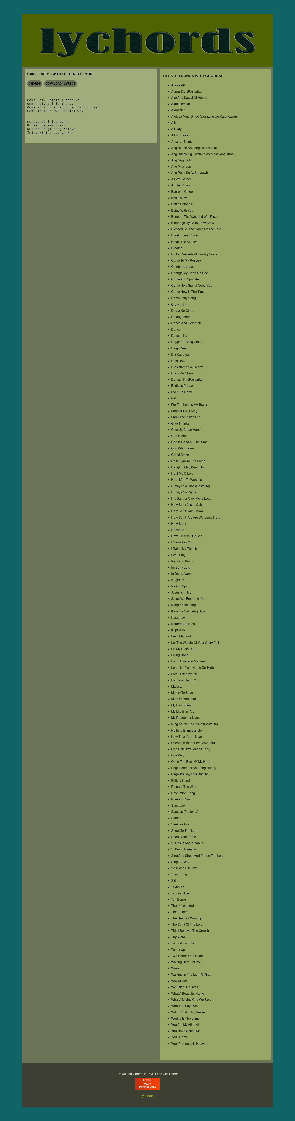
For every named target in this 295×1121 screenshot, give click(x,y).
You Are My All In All (185, 1024)
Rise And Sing (181, 799)
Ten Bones (178, 899)
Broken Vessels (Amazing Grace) (194, 254)
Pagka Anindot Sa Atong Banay (193, 768)
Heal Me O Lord (182, 473)
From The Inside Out (185, 417)
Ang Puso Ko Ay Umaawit (189, 172)
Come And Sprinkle (185, 279)
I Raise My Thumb (184, 548)
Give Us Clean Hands (186, 429)
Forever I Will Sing (184, 411)
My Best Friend (182, 705)
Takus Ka (177, 887)
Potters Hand (180, 780)
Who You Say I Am (184, 1006)
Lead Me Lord (181, 636)
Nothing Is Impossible (186, 730)
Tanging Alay (180, 893)
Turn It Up (178, 949)
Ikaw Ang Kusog (182, 561)
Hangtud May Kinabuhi (187, 467)
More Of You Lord (183, 699)
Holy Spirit (178, 523)
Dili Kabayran (181, 354)
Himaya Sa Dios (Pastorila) (190, 486)
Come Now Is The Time (188, 291)
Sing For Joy (180, 862)
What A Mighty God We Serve (192, 999)
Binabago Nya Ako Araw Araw (192, 223)
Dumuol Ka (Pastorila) (187, 379)
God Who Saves (182, 448)
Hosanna (177, 530)
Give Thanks (180, 423)
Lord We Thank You (185, 680)
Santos (176, 818)
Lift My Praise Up (183, 649)
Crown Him (179, 304)
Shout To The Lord (184, 830)
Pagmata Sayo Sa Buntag (189, 774)
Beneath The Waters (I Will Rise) (194, 216)
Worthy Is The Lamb (185, 1018)
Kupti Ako (178, 630)
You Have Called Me (186, 1031)
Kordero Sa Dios (183, 624)
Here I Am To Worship (186, 479)
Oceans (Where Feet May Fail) (193, 743)
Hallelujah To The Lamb (188, 461)
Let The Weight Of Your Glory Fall (195, 642)
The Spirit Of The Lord (187, 924)
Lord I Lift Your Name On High (192, 667)
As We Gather (181, 179)
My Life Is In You (182, 711)
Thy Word (178, 937)
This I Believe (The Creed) (190, 930)
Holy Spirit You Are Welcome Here (195, 517)
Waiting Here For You (186, 962)
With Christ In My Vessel (188, 1012)
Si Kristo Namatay (184, 849)
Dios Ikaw (178, 361)
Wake (175, 968)
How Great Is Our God (186, 536)
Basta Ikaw (179, 198)
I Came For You (182, 542)
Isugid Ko (178, 580)
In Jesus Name (181, 573)
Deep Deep (179, 348)
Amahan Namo (182, 141)
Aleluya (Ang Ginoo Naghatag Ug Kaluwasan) (204, 116)
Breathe (176, 248)
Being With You (182, 210)
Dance (176, 329)
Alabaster (178, 110)
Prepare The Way (183, 786)
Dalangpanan (181, 317)
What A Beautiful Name (187, 993)
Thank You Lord (182, 905)
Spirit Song (179, 874)
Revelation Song (183, 793)
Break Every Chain (184, 235)
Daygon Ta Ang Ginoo (186, 342)
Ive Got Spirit (180, 586)
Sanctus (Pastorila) (184, 811)
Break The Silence (184, 242)
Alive (174, 122)
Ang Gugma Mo (182, 160)
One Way (177, 755)
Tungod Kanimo (182, 943)
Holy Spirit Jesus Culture (188, 504)
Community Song (183, 298)
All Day (176, 129)
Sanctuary (178, 805)
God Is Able (179, 436)
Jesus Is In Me (181, 592)
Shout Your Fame (183, 837)
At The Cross (180, 185)
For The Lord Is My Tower (189, 404)
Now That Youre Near (186, 736)
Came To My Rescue (186, 260)
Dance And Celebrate (186, 323)
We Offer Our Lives (184, 987)
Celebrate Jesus (182, 266)
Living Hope (179, 655)
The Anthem (179, 912)
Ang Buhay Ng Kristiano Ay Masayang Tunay (203, 154)
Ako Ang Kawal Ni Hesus (189, 97)
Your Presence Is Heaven (189, 1043)
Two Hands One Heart (187, 956)
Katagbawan (180, 617)
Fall (174, 398)
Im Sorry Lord (180, 567)
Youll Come (179, 1037)
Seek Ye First (180, 824)
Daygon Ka (179, 335)
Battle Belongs (181, 204)
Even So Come (182, 392)
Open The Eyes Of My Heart (191, 761)
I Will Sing (178, 555)
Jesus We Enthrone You (188, 598)
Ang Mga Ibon (181, 166)
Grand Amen (180, 455)
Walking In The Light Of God (191, 974)
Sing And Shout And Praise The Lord (197, 855)
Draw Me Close (182, 373)
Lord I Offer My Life (184, 674)
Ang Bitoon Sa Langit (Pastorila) (194, 148)
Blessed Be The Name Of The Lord (196, 229)
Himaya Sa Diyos (183, 492)
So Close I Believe (184, 868)
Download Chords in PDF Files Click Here (147, 1074)
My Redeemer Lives (185, 717)
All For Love (179, 135)
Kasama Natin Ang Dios (188, 611)
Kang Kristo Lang (183, 605)
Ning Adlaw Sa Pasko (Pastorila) (194, 724)
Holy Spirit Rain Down (187, 511)
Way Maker (179, 981)
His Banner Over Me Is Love (191, 498)
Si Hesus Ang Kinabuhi (187, 843)
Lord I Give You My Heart (189, 661)
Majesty (176, 686)
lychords (147, 1096)
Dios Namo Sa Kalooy (187, 367)
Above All (178, 85)
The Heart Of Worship (186, 918)
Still (174, 880)
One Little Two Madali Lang (190, 749)
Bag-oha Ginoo (182, 191)
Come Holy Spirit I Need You (191, 285)
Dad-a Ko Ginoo (182, 310)
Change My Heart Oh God (189, 273)
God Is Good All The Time (189, 442)
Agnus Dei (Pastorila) (186, 91)
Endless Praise (182, 385)
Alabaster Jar (180, 104)
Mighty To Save (182, 692)
